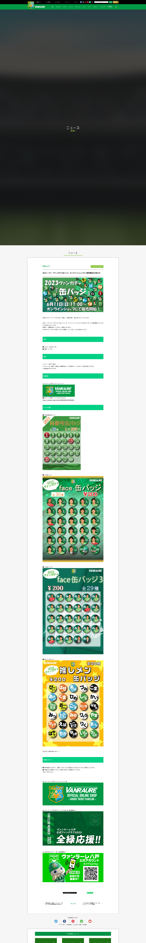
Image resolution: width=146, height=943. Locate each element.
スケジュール (78, 7)
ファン (89, 7)
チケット (65, 7)
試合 (52, 7)
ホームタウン (57, 2)
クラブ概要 (48, 2)
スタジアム (58, 7)
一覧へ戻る (73, 903)
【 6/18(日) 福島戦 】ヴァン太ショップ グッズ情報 (91, 903)
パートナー (67, 2)
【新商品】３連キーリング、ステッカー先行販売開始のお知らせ (54, 903)
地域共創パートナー (110, 7)
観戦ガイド (38, 2)
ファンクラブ (102, 7)
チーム (84, 7)
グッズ (75, 2)
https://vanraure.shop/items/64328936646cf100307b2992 (58, 400)
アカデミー (95, 7)
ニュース (71, 7)
